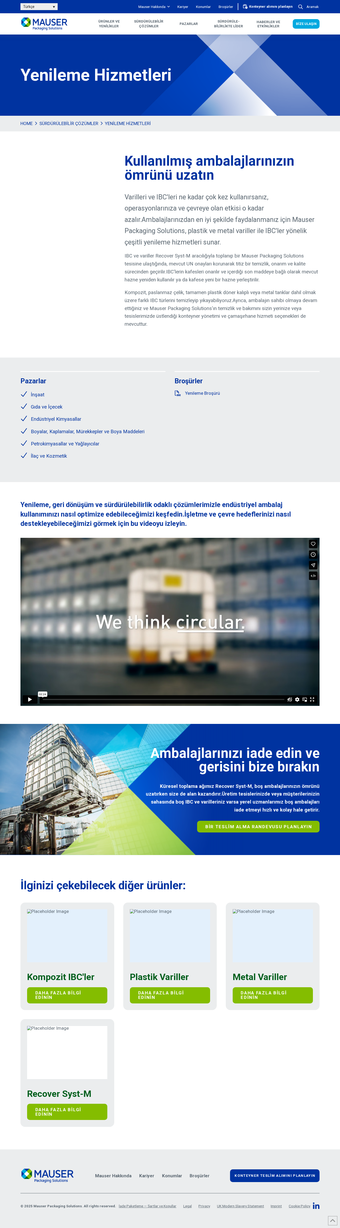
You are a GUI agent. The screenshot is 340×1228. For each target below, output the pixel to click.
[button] (308, 6)
